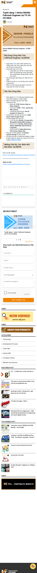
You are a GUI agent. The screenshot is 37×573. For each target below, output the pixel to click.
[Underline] (9, 187)
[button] (16, 239)
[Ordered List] (13, 187)
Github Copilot (16, 140)
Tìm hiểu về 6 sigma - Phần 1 (19, 401)
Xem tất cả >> (29, 241)
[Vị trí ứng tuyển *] (18, 275)
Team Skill (6, 348)
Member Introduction (10, 362)
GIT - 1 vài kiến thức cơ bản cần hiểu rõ (22, 371)
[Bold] (4, 187)
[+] (26, 187)
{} (23, 187)
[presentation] (3, 227)
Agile (15, 63)
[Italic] (6, 187)
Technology (7, 339)
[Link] (22, 187)
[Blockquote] (17, 187)
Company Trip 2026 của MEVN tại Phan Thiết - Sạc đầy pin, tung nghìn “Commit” (22, 436)
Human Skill (7, 353)
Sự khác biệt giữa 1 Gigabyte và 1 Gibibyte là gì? (23, 466)
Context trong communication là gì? (21, 445)
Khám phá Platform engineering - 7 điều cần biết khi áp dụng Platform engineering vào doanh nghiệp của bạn (23, 413)
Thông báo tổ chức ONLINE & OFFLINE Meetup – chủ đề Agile (22, 426)
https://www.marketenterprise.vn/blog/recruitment (19, 155)
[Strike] (11, 187)
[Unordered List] (15, 187)
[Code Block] (19, 187)
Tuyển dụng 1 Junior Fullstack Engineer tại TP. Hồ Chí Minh (17, 233)
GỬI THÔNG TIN (18, 300)
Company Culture (9, 358)
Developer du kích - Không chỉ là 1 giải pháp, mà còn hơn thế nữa (22, 392)
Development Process (10, 344)
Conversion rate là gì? (17, 455)
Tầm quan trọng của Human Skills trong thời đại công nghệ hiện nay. (22, 382)
